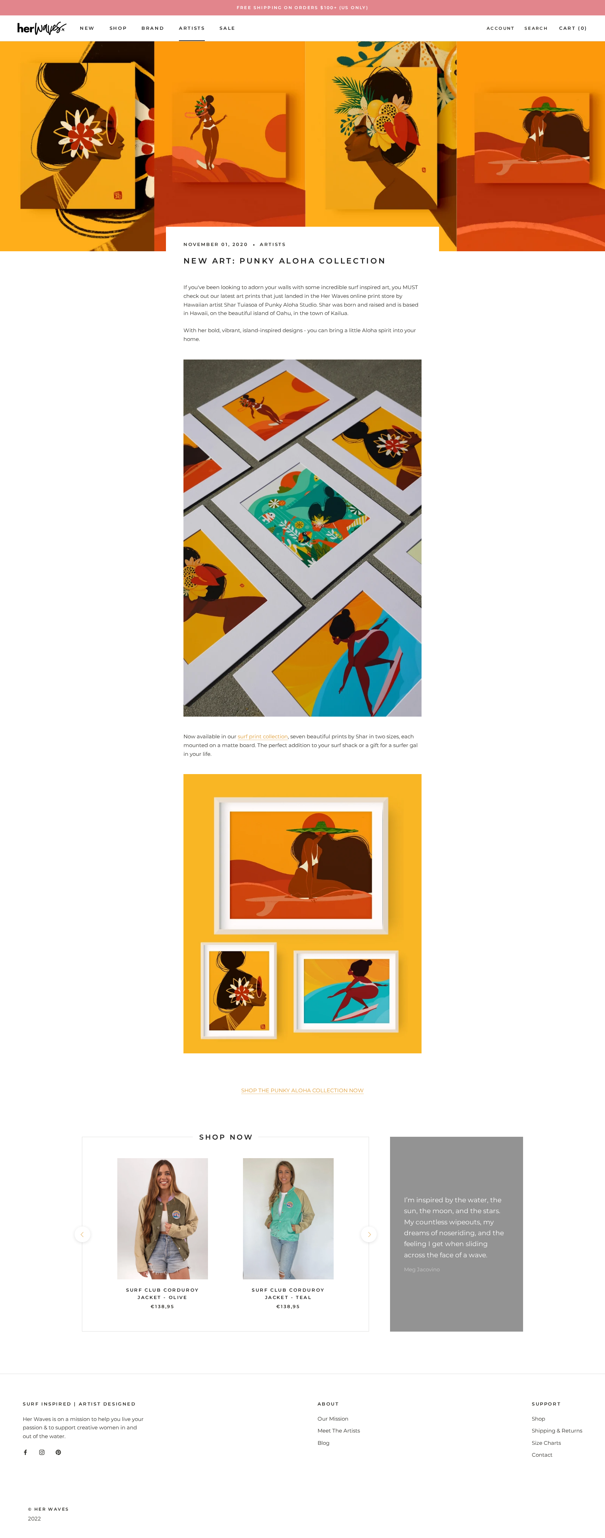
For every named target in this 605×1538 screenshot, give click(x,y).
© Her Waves (48, 1509)
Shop (118, 28)
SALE (227, 28)
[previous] (82, 1234)
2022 (34, 1518)
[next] (368, 1234)
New (87, 28)
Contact (542, 1454)
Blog (323, 1443)
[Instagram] (41, 1452)
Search (536, 28)
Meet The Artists (339, 1430)
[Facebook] (25, 1452)
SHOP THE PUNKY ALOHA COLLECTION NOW (302, 1090)
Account (501, 28)
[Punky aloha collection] (302, 913)
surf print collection (263, 736)
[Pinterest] (58, 1452)
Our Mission (333, 1418)
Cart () (573, 28)
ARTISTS (192, 28)
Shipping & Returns (557, 1430)
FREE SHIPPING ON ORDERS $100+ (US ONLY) (303, 7)
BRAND (152, 28)
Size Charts (546, 1443)
